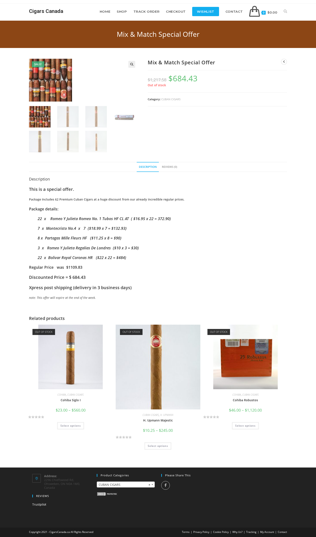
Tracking (251, 532)
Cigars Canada (46, 11)
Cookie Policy (221, 532)
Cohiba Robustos (245, 400)
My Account (267, 532)
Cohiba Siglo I (71, 400)
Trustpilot (39, 504)
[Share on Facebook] (165, 485)
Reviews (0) (169, 167)
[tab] (148, 167)
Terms (186, 532)
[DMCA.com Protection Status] (107, 494)
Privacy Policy (201, 532)
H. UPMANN (166, 415)
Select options (70, 425)
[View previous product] (284, 62)
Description (148, 167)
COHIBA (61, 395)
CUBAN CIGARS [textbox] (124, 485)
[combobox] (126, 484)
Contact (282, 532)
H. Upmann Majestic (158, 420)
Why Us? (237, 532)
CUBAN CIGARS (171, 99)
